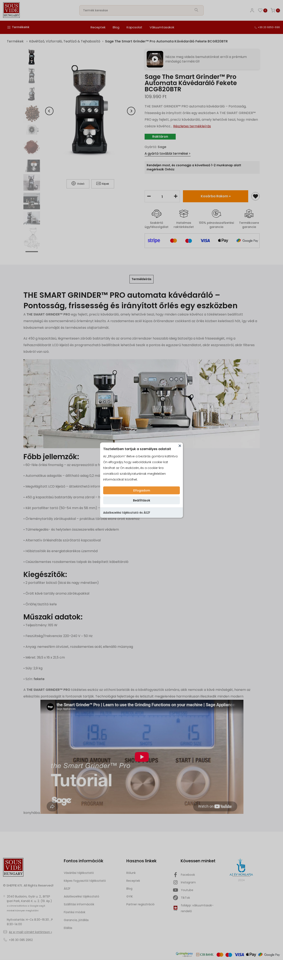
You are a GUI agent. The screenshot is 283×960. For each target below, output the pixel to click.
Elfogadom (141, 490)
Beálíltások (141, 500)
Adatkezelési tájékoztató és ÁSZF (126, 512)
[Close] (180, 445)
